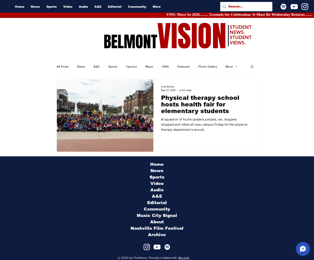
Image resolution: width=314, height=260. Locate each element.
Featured (183, 66)
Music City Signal (157, 215)
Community (157, 209)
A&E (97, 66)
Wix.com (183, 257)
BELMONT (130, 41)
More (229, 66)
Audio (157, 189)
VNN (165, 66)
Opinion (131, 66)
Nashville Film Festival (157, 228)
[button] (252, 67)
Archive (157, 234)
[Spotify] (283, 6)
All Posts (63, 66)
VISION (191, 36)
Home (157, 164)
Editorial (157, 202)
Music (149, 66)
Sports (112, 66)
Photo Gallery (207, 66)
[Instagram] (304, 6)
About (157, 221)
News (81, 66)
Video (157, 183)
